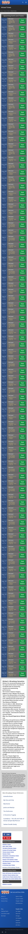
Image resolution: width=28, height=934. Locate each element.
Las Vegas (18, 911)
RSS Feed (3, 916)
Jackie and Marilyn (8, 807)
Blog (2, 909)
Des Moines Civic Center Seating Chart (12, 878)
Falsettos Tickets (7, 863)
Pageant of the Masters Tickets (10, 859)
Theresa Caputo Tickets (8, 852)
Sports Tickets (19, 896)
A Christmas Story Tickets (9, 865)
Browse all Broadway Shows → (12, 867)
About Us (3, 896)
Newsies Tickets (6, 854)
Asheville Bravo (8, 796)
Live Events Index (5, 913)
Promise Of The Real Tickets (9, 850)
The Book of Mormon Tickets (9, 848)
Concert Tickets (19, 898)
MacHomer (6, 804)
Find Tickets (22, 21)
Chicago (18, 916)
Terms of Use (4, 901)
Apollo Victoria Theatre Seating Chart (12, 877)
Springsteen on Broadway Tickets (11, 855)
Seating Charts (4, 911)
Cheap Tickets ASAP (11, 929)
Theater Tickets (7, 11)
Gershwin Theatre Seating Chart (10, 875)
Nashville (18, 922)
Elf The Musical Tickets (8, 857)
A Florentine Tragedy (9, 815)
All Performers (19, 903)
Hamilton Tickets (7, 844)
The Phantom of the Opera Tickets (11, 861)
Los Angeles (18, 918)
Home (1, 11)
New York (18, 913)
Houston (18, 920)
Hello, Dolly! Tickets (7, 846)
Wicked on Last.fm (7, 884)
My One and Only (8, 800)
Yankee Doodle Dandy (10, 824)
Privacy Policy (4, 898)
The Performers (8, 811)
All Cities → (18, 925)
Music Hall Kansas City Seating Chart (11, 873)
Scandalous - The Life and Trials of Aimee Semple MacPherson (13, 819)
